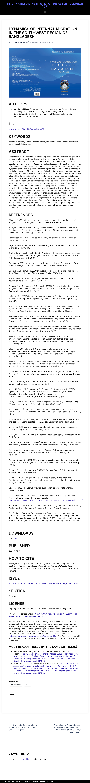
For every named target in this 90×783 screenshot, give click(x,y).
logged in (25, 759)
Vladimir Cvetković (20, 42)
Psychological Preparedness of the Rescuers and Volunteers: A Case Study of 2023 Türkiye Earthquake (67, 728)
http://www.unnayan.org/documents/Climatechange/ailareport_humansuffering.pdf (46, 500)
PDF (15, 538)
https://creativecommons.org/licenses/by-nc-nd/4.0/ (32, 636)
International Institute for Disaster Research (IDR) (45, 5)
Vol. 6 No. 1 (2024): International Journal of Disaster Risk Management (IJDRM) (44, 583)
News (51, 42)
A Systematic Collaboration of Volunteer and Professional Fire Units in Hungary (23, 727)
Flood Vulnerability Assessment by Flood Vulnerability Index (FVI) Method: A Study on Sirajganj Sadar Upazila (45, 655)
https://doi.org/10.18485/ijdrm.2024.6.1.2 (27, 129)
